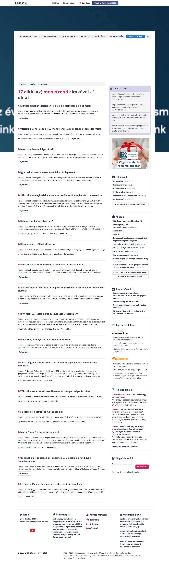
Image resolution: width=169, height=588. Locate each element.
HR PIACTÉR (86, 36)
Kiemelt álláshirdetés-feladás (130, 276)
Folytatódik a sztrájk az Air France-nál (41, 411)
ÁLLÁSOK (101, 36)
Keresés (115, 463)
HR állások (122, 177)
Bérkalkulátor (69, 3)
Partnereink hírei (125, 325)
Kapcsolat (114, 553)
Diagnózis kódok (124, 458)
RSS (65, 553)
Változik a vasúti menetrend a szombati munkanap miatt (52, 264)
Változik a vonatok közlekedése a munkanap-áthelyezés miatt (55, 391)
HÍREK (37, 36)
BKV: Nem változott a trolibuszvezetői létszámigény (49, 313)
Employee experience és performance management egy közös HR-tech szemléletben (127, 107)
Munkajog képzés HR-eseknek (126, 301)
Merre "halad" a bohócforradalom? (39, 432)
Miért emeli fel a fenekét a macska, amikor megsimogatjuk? (130, 365)
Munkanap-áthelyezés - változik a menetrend (45, 339)
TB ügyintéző (123, 181)
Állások (120, 216)
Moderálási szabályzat (73, 555)
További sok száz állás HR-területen (130, 204)
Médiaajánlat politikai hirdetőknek (126, 555)
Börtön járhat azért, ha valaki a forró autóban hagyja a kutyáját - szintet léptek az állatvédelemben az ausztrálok (130, 375)
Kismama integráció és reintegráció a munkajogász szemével (129, 312)
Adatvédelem (126, 553)
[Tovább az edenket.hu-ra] (130, 331)
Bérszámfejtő (123, 185)
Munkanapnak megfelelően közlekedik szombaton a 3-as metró (56, 105)
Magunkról (103, 553)
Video (26, 514)
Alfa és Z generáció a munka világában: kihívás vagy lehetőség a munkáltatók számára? (128, 96)
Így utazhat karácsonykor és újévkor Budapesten (47, 172)
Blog (55, 3)
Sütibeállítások (103, 555)
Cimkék (31, 84)
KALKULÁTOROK (68, 36)
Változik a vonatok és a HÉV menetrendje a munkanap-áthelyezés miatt (60, 128)
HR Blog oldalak (124, 389)
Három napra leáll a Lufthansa (37, 244)
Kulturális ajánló (132, 514)
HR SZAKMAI (25, 36)
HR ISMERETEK (50, 36)
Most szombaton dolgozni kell (37, 149)
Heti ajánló (121, 88)
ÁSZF (71, 553)
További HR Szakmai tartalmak (125, 446)
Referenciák (92, 553)
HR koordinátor (124, 188)
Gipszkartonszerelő (125, 251)
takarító (116, 234)
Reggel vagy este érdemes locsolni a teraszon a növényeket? (128, 338)
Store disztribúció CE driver (129, 244)
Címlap (23, 84)
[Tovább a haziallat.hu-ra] (130, 358)
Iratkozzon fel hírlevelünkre (75, 558)
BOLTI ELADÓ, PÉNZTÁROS (128, 248)
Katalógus (84, 3)
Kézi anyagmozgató (125, 255)
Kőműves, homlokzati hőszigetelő (127, 221)
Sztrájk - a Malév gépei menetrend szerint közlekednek (51, 484)
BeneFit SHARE (135, 36)
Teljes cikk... (24, 118)
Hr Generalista (123, 192)
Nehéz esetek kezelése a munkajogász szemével (129, 306)
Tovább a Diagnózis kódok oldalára (126, 472)
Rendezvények (123, 289)
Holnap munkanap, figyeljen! (36, 221)
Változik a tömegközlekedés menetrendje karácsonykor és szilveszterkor (61, 195)
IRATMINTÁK (117, 36)
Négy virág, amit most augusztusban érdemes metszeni (128, 344)
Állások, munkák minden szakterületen (130, 272)
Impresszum (80, 553)
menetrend (42, 84)
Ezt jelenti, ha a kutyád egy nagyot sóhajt (130, 370)
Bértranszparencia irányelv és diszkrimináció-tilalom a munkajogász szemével (129, 295)
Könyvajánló (63, 514)
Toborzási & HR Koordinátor (129, 195)
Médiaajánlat (89, 555)
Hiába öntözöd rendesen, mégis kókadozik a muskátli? (130, 350)
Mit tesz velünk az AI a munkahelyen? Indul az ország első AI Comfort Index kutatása (129, 117)
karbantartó (118, 231)
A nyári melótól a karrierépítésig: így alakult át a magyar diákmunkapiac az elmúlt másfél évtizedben (130, 128)
